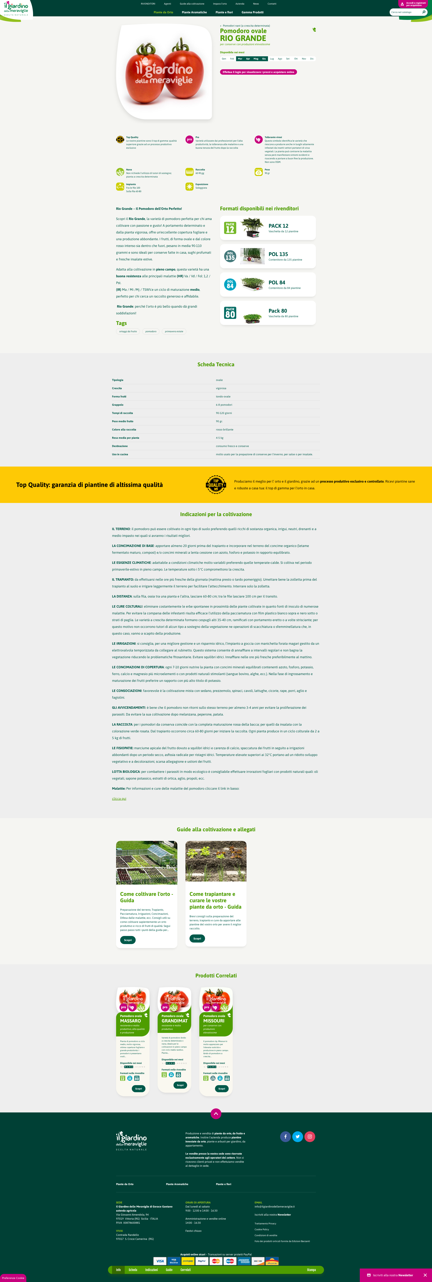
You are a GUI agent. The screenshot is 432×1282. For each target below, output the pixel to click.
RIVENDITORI (148, 3)
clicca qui (119, 798)
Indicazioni (151, 1270)
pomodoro (150, 331)
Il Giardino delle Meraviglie (16, 8)
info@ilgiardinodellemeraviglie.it (275, 1206)
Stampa (311, 1270)
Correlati (186, 1270)
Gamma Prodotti (253, 12)
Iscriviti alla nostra (273, 1214)
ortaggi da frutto (128, 331)
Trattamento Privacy (265, 1223)
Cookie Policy (262, 1229)
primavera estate (174, 331)
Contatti (272, 3)
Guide (169, 1270)
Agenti (167, 3)
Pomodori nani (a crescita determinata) (246, 25)
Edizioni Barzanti (301, 1241)
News (256, 3)
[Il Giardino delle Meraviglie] (131, 1140)
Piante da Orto (163, 12)
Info (118, 1270)
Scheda (133, 1270)
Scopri (138, 1088)
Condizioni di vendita (266, 1235)
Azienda (240, 3)
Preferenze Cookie (13, 1277)
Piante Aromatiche (194, 12)
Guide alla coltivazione (192, 3)
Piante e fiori (224, 12)
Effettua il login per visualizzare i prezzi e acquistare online (258, 71)
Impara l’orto (220, 3)
